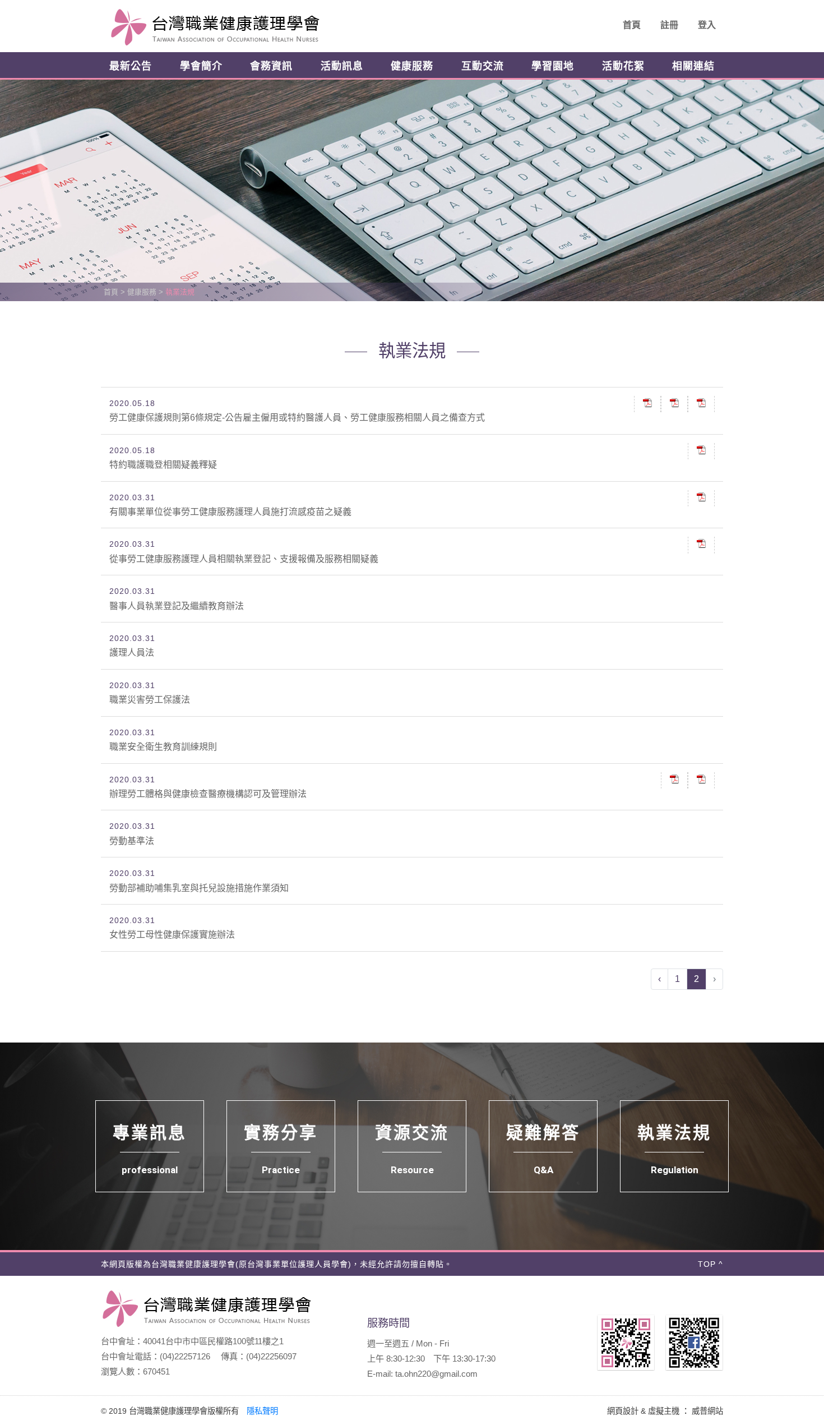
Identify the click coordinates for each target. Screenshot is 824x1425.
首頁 (632, 25)
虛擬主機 (663, 1410)
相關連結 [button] (693, 66)
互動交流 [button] (482, 66)
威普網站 (707, 1410)
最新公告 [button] (130, 66)
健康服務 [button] (412, 66)
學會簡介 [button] (201, 66)
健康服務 (141, 292)
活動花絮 (623, 66)
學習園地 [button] (552, 66)
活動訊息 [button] (342, 66)
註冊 (669, 25)
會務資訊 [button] (271, 66)
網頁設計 (622, 1410)
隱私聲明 (262, 1410)
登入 (707, 25)
